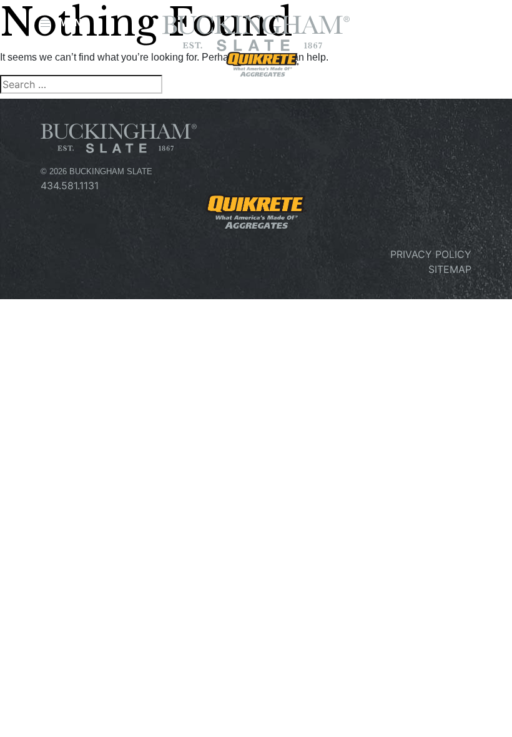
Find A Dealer (425, 27)
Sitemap (449, 269)
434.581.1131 (70, 185)
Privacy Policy (430, 254)
